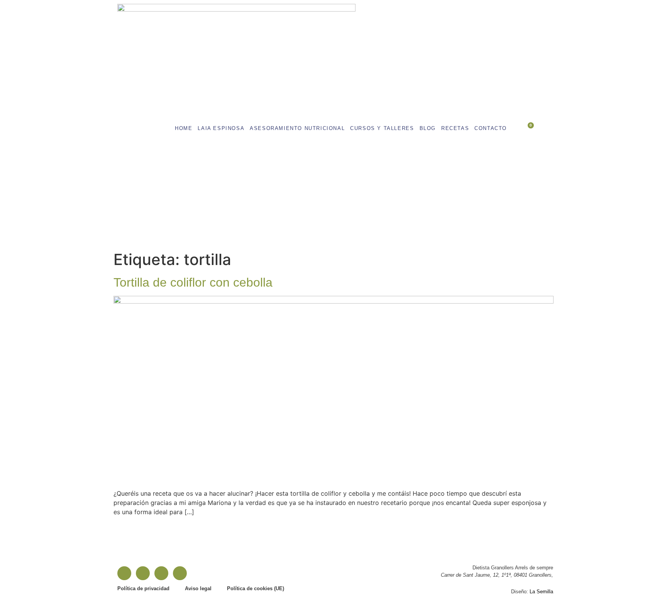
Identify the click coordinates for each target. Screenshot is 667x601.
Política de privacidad (143, 588)
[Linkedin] (161, 573)
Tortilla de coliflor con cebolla (193, 282)
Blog (428, 128)
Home (183, 128)
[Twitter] (180, 573)
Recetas (455, 128)
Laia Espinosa (221, 128)
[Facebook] (124, 573)
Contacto (490, 128)
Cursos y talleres (382, 128)
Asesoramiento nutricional (297, 128)
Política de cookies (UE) (255, 588)
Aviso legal (198, 588)
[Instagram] (143, 573)
